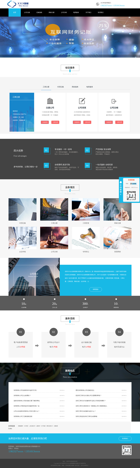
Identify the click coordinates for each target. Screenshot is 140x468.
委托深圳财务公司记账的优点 (85, 390)
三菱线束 (56, 426)
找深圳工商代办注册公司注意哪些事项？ (88, 395)
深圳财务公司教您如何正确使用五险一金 (26, 406)
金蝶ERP (38, 426)
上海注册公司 (32, 426)
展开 (121, 188)
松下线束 (43, 426)
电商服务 (76, 12)
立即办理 (55, 122)
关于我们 (88, 12)
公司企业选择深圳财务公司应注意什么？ (26, 411)
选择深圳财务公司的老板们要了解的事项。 (27, 401)
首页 (14, 12)
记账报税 (39, 12)
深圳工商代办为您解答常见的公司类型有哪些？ (91, 401)
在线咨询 (44, 122)
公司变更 (82, 108)
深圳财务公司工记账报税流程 (23, 416)
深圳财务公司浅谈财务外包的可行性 (25, 390)
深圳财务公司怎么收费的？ (22, 395)
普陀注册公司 (50, 426)
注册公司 (50, 108)
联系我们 (101, 12)
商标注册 (51, 12)
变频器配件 (20, 426)
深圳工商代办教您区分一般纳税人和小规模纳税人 (91, 406)
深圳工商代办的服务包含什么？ (86, 411)
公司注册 (27, 12)
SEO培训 (26, 426)
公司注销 (64, 12)
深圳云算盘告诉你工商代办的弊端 (86, 416)
